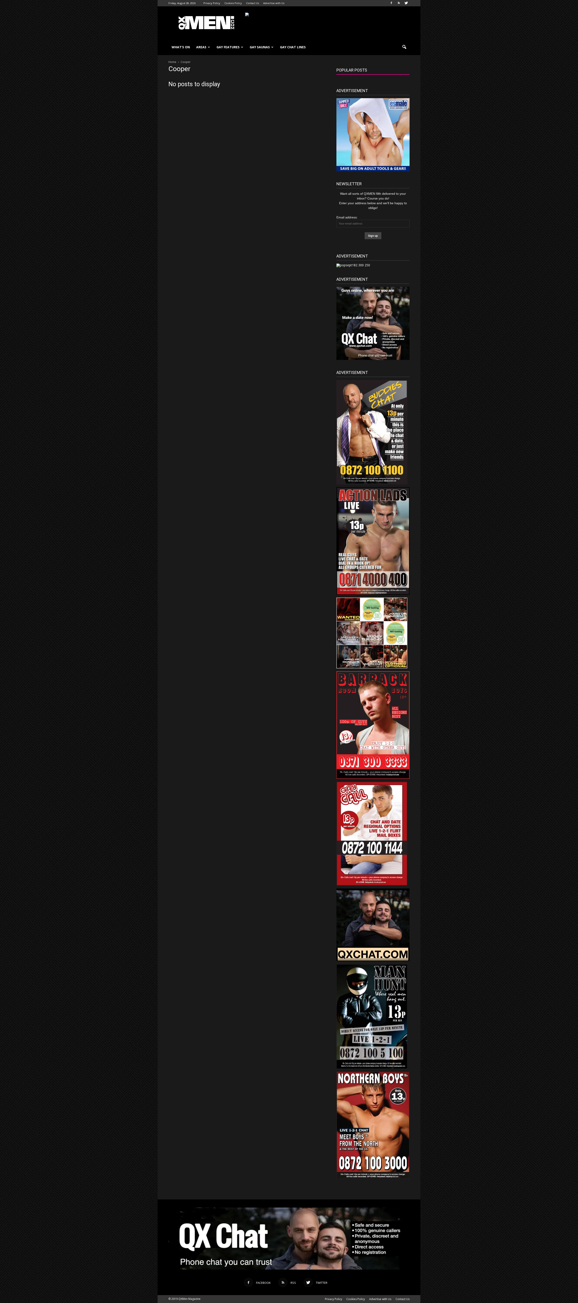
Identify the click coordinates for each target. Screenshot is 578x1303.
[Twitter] (406, 3)
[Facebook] (391, 3)
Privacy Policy (211, 3)
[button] (404, 47)
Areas (201, 47)
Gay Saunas (260, 47)
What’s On (181, 47)
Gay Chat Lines (293, 47)
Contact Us (252, 3)
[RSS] (398, 3)
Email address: (347, 217)
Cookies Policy (233, 3)
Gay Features (228, 47)
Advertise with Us (273, 3)
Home (172, 62)
